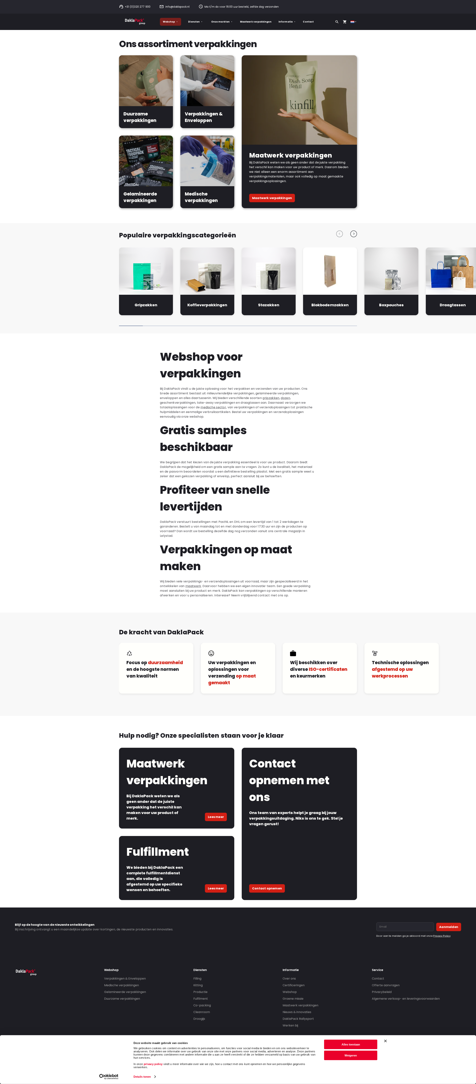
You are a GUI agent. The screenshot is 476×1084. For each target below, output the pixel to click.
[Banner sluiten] (385, 1041)
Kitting (198, 985)
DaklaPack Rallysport (298, 1019)
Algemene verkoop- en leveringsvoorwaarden (406, 998)
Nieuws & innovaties (297, 1012)
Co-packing (202, 1005)
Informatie (286, 21)
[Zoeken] (337, 22)
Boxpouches (391, 305)
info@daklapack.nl (177, 7)
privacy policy (153, 1064)
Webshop (169, 21)
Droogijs (199, 1019)
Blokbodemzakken (329, 305)
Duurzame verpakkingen (122, 998)
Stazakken (268, 305)
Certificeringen (294, 985)
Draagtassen (453, 305)
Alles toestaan (351, 1044)
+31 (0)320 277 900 (137, 7)
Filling (197, 978)
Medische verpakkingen (121, 985)
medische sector (213, 407)
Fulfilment (200, 998)
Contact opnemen (267, 888)
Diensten (194, 21)
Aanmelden (448, 927)
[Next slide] (353, 234)
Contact (308, 21)
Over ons (289, 978)
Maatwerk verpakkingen (255, 21)
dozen (285, 398)
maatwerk (193, 586)
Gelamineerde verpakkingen (125, 992)
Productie (200, 992)
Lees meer (216, 817)
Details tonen (142, 1076)
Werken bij (290, 1025)
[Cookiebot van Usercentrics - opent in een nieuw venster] (109, 1077)
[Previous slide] (339, 234)
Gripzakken (146, 305)
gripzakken (271, 398)
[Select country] (353, 21)
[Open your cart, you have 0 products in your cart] (345, 22)
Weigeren (351, 1055)
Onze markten (220, 21)
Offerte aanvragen (386, 985)
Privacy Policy (441, 936)
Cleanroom (201, 1012)
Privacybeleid (382, 992)
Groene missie (293, 998)
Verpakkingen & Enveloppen (125, 978)
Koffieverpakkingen (207, 305)
